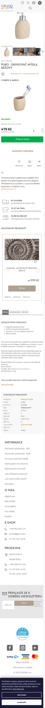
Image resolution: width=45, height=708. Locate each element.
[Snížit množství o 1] (42, 132)
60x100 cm (17, 297)
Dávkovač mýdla (26, 425)
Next (34, 270)
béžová (23, 410)
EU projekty (10, 506)
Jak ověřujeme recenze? (16, 474)
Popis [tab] (5, 312)
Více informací (18, 689)
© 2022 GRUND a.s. (23, 672)
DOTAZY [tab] (25, 312)
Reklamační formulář (15, 468)
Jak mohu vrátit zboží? (16, 479)
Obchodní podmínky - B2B (17, 453)
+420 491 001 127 (17, 528)
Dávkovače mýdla (7, 384)
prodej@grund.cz (17, 534)
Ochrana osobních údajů (16, 458)
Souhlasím (21, 702)
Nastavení (21, 695)
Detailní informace (7, 189)
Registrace (10, 496)
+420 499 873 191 (17, 564)
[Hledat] (28, 3)
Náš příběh (10, 501)
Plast (22, 416)
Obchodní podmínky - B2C (17, 448)
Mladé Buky (15, 559)
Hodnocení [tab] (14, 312)
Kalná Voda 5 (15, 554)
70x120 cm (26, 297)
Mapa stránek (22, 662)
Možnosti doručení (22, 151)
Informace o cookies (22, 667)
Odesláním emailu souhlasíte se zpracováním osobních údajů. (38, 604)
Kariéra (8, 516)
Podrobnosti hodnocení (30, 74)
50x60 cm (8, 297)
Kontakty (9, 484)
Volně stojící (25, 419)
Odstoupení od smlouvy (16, 463)
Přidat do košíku (22, 139)
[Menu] (40, 3)
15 (21, 422)
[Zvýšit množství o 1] (42, 129)
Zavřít (13, 158)
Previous (10, 270)
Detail (22, 288)
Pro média (10, 511)
